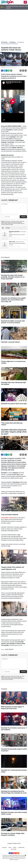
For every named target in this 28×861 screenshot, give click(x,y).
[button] (21, 70)
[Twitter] (4, 70)
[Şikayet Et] (25, 238)
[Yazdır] (11, 70)
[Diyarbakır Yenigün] (7, 2)
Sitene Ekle (13, 849)
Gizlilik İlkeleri (21, 847)
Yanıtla (11, 237)
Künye (9, 847)
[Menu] (25, 2)
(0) (19, 246)
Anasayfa (5, 42)
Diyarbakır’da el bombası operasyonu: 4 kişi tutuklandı (17, 7)
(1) (15, 237)
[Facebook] (2, 70)
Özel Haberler (12, 42)
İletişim (14, 847)
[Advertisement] (14, 24)
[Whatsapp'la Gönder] (9, 70)
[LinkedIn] (6, 70)
